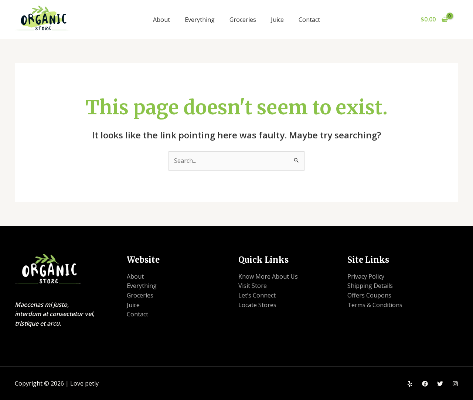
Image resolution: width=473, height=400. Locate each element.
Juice (277, 20)
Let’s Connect (257, 295)
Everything (200, 20)
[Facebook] (425, 384)
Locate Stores (257, 305)
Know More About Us (268, 276)
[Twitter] (440, 384)
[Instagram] (455, 384)
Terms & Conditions (374, 305)
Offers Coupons (369, 295)
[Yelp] (410, 384)
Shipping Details (370, 286)
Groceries (242, 20)
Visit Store (252, 286)
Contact (309, 20)
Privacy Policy (365, 276)
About (161, 20)
